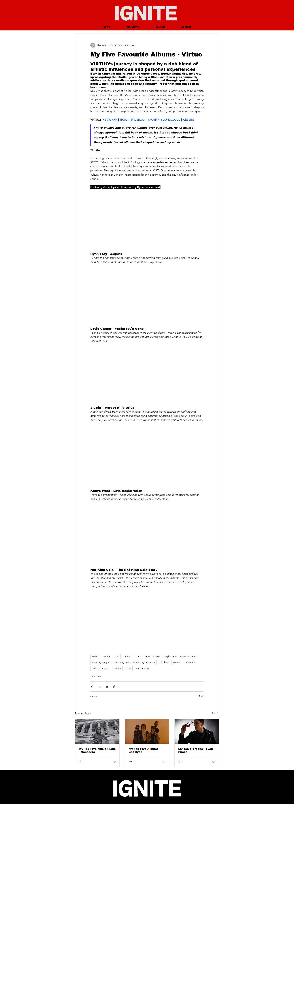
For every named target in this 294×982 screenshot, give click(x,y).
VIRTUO (105, 668)
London (106, 656)
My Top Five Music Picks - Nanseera (97, 750)
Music (95, 656)
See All (215, 713)
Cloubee (164, 662)
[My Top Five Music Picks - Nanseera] (97, 731)
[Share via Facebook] (91, 686)
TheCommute (142, 668)
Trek (94, 668)
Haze (128, 668)
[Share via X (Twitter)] (99, 686)
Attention (190, 662)
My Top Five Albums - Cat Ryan (144, 750)
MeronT (177, 662)
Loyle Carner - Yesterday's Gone (180, 656)
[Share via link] (114, 686)
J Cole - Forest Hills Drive (147, 656)
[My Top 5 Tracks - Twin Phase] (197, 731)
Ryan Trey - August (101, 662)
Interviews (96, 676)
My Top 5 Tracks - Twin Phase (195, 750)
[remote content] (147, 220)
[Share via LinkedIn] (106, 686)
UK (117, 656)
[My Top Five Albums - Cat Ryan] (147, 731)
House (127, 656)
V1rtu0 (118, 668)
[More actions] (202, 45)
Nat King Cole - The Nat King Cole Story (135, 662)
